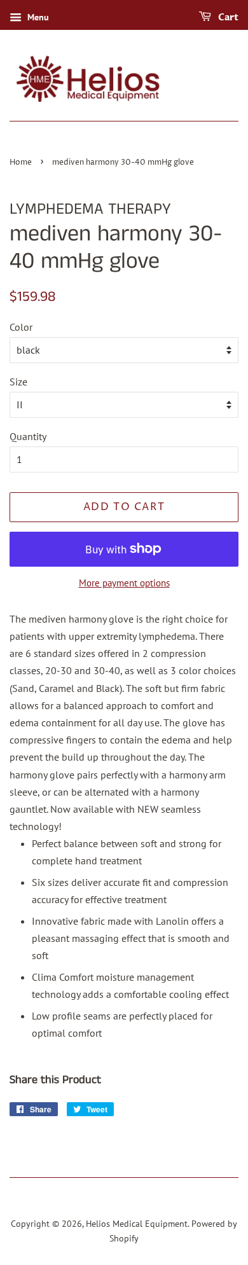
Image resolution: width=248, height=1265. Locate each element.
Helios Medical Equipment (137, 1223)
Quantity (28, 436)
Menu (37, 17)
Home (21, 162)
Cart (227, 17)
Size (18, 381)
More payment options (124, 583)
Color (21, 327)
